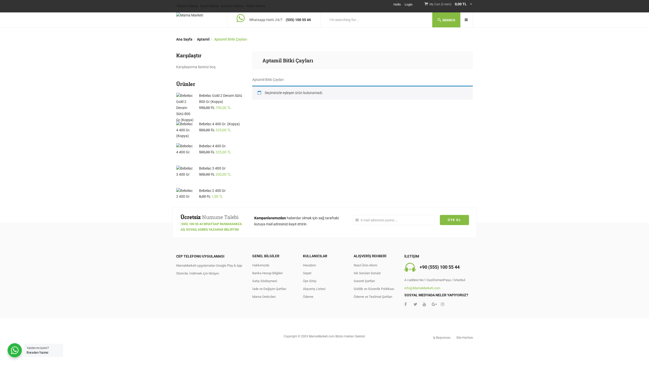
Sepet (307, 273)
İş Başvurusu (441, 337)
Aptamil (203, 39)
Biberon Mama (187, 6)
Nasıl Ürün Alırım (365, 265)
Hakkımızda (260, 265)
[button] (451, 4)
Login (408, 4)
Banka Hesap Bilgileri (267, 273)
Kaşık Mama (209, 6)
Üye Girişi (309, 281)
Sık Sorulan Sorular (367, 273)
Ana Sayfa (184, 39)
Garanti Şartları (364, 281)
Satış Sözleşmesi (264, 281)
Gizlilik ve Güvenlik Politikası (374, 289)
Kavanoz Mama (232, 6)
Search (448, 20)
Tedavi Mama (255, 6)
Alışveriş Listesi (314, 289)
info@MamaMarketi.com (422, 288)
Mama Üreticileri (264, 297)
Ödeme (308, 297)
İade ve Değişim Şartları (269, 289)
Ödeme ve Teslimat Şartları (373, 297)
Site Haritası (464, 337)
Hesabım (309, 265)
